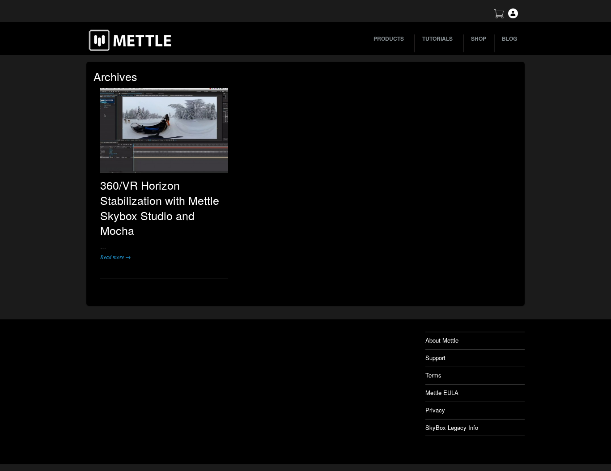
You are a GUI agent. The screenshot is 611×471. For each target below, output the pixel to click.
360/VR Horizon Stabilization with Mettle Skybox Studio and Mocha (159, 207)
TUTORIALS (437, 38)
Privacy (435, 410)
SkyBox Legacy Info (451, 427)
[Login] (513, 16)
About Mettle (441, 340)
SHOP (478, 38)
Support (435, 357)
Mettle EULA (441, 392)
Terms (433, 375)
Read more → (115, 256)
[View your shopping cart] (499, 16)
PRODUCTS (388, 38)
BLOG (509, 38)
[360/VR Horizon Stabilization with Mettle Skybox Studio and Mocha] (164, 130)
